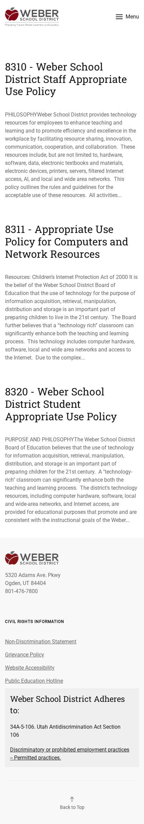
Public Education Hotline (34, 681)
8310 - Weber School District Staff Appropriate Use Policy (66, 79)
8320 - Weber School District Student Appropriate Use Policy (61, 404)
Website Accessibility (30, 668)
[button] (127, 17)
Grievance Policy (24, 654)
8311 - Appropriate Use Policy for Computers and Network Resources (66, 241)
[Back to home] (32, 17)
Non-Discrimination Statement (40, 641)
